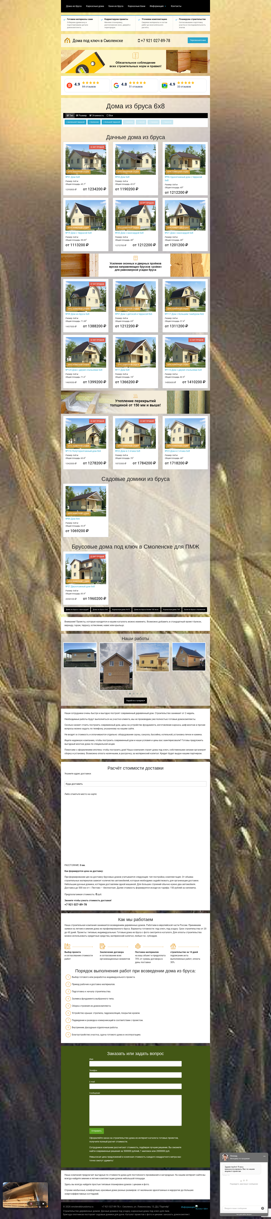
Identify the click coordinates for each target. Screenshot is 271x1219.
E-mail (92, 1082)
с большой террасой (111, 122)
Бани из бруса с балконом (194, 610)
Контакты (176, 6)
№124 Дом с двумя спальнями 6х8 (83, 370)
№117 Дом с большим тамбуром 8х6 (184, 314)
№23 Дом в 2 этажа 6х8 (177, 451)
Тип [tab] (71, 115)
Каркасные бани (136, 6)
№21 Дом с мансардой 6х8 (179, 233)
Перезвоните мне (198, 40)
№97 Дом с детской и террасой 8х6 (133, 314)
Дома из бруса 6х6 (100, 610)
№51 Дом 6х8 (72, 177)
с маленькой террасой (75, 122)
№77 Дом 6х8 (122, 370)
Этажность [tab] (98, 115)
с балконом (94, 122)
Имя (91, 1059)
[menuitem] (74, 6)
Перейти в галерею (135, 700)
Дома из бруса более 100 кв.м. (146, 610)
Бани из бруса (116, 6)
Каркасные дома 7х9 (171, 610)
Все (111, 115)
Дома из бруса (74, 6)
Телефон (93, 1070)
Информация (157, 6)
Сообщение (94, 1093)
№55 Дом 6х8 (122, 177)
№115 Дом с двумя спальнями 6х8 (183, 370)
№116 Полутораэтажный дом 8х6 (83, 451)
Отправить (96, 1131)
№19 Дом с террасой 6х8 (78, 233)
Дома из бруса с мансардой (77, 610)
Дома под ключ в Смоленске (97, 40)
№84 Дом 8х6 (72, 518)
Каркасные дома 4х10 (121, 610)
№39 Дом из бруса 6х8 (77, 314)
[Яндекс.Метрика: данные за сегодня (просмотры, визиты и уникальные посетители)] (201, 1207)
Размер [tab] (82, 115)
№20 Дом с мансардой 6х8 (129, 233)
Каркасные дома (95, 6)
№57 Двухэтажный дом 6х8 (80, 586)
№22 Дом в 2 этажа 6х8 (127, 451)
